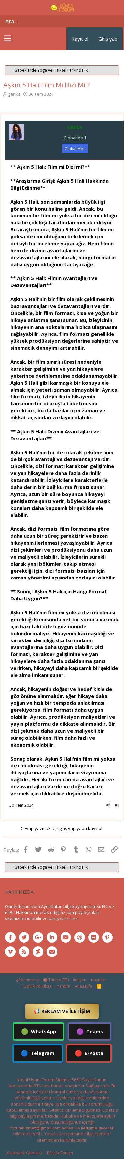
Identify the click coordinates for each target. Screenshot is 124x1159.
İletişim (79, 980)
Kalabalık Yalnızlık (24, 1153)
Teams (89, 1031)
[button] (7, 38)
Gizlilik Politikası (37, 986)
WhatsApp (38, 1031)
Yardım (63, 986)
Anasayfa (83, 986)
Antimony (29, 980)
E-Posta (89, 1053)
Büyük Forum (60, 1153)
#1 (117, 805)
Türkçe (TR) (58, 980)
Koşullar (98, 980)
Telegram (37, 1053)
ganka (14, 94)
